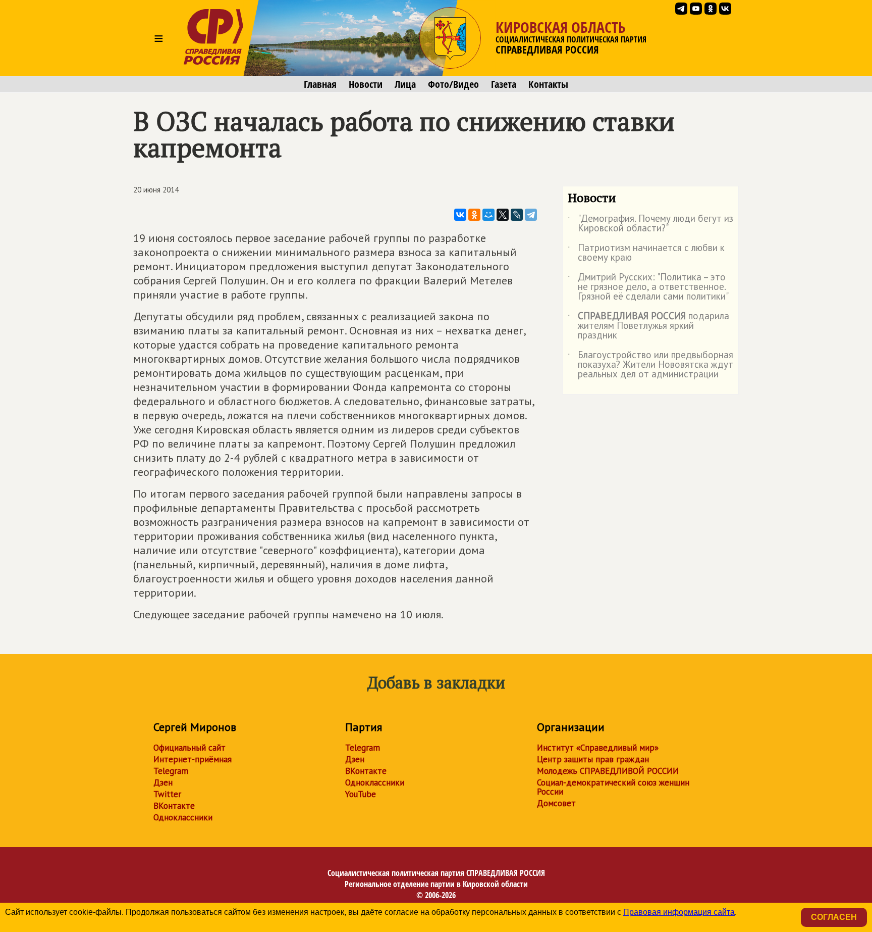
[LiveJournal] (517, 215)
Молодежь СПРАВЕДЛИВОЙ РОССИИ (608, 770)
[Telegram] (531, 215)
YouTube (360, 794)
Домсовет (556, 803)
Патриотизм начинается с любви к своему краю (646, 253)
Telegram (170, 770)
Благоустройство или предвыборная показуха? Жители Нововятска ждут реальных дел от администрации (650, 365)
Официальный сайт (189, 747)
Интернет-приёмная (192, 759)
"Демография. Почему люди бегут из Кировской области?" (650, 224)
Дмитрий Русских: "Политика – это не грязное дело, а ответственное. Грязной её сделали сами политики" (648, 287)
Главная (320, 84)
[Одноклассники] (474, 215)
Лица (405, 84)
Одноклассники (182, 817)
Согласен (834, 917)
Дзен (163, 782)
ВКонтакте (174, 805)
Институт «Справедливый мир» (598, 747)
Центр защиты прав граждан (593, 759)
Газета (503, 84)
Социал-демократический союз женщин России (613, 787)
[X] (503, 215)
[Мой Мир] (488, 215)
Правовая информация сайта (679, 912)
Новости (366, 84)
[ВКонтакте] (460, 215)
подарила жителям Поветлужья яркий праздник (648, 326)
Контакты (548, 84)
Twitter (167, 794)
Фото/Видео (453, 84)
